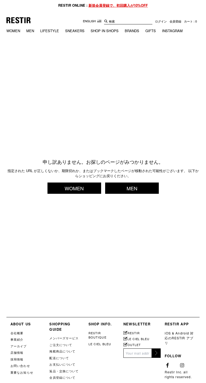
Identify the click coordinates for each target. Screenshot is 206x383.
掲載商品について (62, 351)
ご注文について (60, 345)
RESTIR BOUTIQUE (97, 335)
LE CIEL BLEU (100, 344)
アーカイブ (18, 346)
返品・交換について (64, 371)
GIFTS (150, 30)
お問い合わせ (20, 365)
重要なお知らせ (21, 372)
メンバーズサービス (64, 338)
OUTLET (134, 344)
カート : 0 (190, 21)
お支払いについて (62, 364)
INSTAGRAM (172, 30)
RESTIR (133, 333)
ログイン (161, 21)
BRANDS (132, 30)
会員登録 (175, 21)
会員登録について (62, 377)
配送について (59, 358)
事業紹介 (16, 339)
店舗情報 (16, 352)
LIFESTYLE (49, 30)
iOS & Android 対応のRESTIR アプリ (179, 338)
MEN (30, 30)
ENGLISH (90, 21)
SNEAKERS (74, 30)
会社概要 (16, 333)
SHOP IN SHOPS (105, 30)
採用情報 (16, 359)
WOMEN (13, 30)
